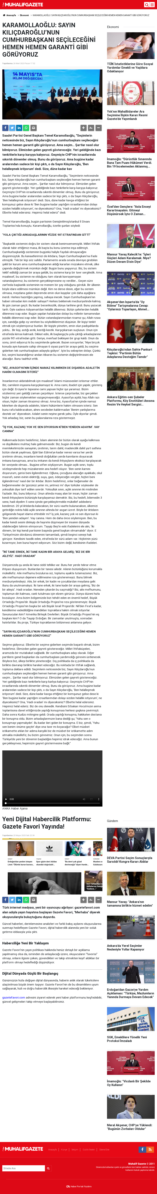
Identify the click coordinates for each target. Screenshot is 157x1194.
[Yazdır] (34, 128)
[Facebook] (5, 128)
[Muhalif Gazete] (23, 4)
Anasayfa (52, 1149)
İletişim (75, 1149)
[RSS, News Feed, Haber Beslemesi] (150, 1150)
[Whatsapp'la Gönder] (26, 128)
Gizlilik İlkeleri (89, 1149)
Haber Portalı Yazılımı (81, 1186)
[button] (83, 128)
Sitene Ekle (104, 1149)
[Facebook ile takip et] (142, 1150)
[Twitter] (12, 128)
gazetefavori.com (13, 997)
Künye (64, 1149)
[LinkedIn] (19, 128)
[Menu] (152, 5)
